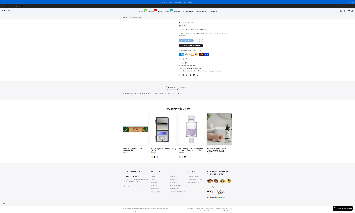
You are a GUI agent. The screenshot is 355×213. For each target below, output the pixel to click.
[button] (205, 29)
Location (345, 6)
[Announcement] (177, 2)
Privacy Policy (199, 209)
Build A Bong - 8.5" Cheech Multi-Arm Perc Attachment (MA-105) (191, 149)
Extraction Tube (206, 71)
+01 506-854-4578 (8, 6)
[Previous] (125, 129)
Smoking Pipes (188, 11)
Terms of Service (221, 209)
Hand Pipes (154, 185)
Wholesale (190, 209)
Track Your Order (193, 182)
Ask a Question (184, 59)
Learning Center (175, 189)
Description (172, 88)
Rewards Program (193, 176)
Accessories (213, 11)
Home (125, 17)
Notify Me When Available (191, 46)
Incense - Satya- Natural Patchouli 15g (132, 149)
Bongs (160, 11)
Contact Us (173, 179)
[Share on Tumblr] (190, 75)
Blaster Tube (187, 71)
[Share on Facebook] (180, 75)
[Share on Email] (194, 75)
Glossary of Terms (175, 185)
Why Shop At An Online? (177, 192)
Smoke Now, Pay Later (195, 179)
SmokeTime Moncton (194, 68)
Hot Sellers (152, 11)
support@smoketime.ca (24, 6)
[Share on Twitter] (183, 75)
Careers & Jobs (174, 182)
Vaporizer (177, 11)
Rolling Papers (155, 192)
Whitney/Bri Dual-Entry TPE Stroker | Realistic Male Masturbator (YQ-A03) (216, 150)
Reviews (184, 88)
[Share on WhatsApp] (197, 75)
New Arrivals (142, 11)
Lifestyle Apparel (201, 11)
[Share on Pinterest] (187, 75)
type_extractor (216, 71)
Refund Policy (210, 209)
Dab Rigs (168, 11)
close (4, 2)
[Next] (230, 129)
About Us (172, 176)
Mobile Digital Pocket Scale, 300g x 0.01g (163, 149)
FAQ (230, 209)
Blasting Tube (195, 71)
